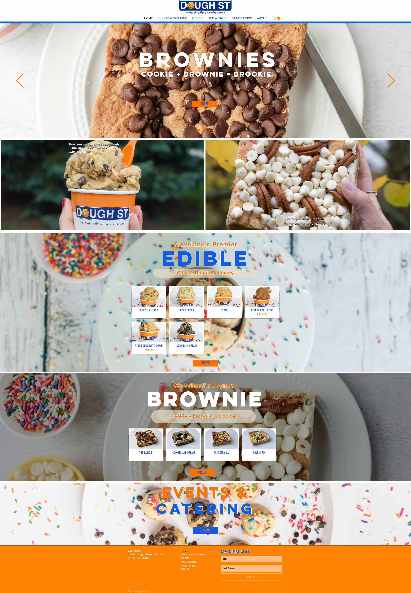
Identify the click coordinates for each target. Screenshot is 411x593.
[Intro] (199, 130)
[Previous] (19, 80)
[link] (277, 18)
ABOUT (185, 569)
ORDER (185, 558)
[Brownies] (212, 130)
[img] (149, 302)
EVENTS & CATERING (193, 554)
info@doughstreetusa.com (146, 554)
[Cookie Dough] (206, 130)
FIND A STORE (189, 562)
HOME (184, 550)
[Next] (391, 80)
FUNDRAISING (189, 565)
